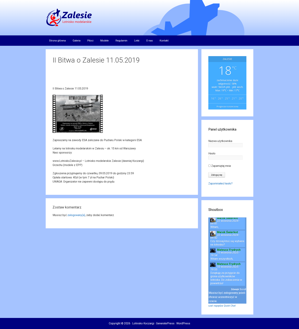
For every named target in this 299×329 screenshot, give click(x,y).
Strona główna (57, 40)
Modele (104, 40)
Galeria (76, 40)
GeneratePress (165, 323)
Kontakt (164, 40)
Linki (136, 40)
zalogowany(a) (76, 215)
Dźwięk (235, 289)
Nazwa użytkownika (220, 141)
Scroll (243, 289)
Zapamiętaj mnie (221, 166)
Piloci (90, 40)
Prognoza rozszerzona (227, 106)
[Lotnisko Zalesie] (69, 17)
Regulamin (121, 40)
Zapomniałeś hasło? (220, 183)
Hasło (211, 153)
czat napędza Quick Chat (222, 305)
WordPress (183, 323)
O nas (149, 40)
